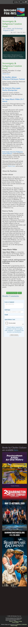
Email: (6, 314)
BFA (16, 587)
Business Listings (18, 621)
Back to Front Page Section (12, 292)
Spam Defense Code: (10, 319)
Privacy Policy (15, 622)
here (16, 450)
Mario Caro (11, 166)
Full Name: (7, 309)
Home (23, 2)
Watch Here (5, 74)
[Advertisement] (14, 391)
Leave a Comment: (9, 302)
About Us (11, 621)
